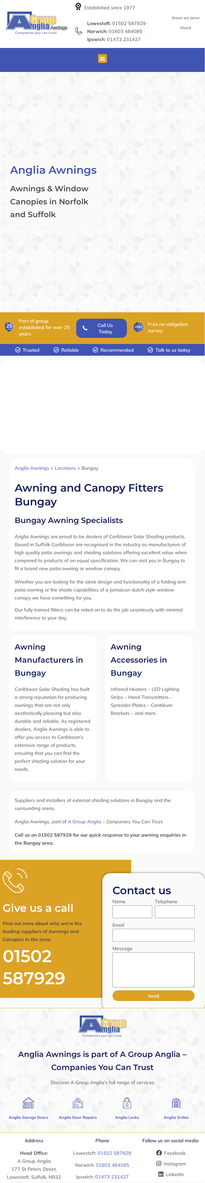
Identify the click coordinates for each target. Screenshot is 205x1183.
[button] (102, 58)
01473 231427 (112, 1177)
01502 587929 (114, 1153)
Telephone (166, 901)
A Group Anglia (84, 821)
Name (119, 901)
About (185, 27)
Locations (65, 468)
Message (122, 948)
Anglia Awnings (53, 169)
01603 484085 (112, 1165)
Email (118, 925)
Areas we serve (186, 17)
